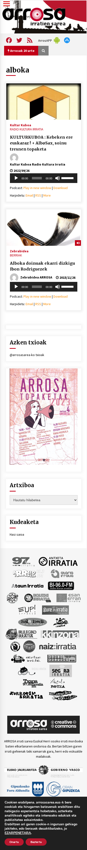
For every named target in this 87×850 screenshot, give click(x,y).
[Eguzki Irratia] (37, 597)
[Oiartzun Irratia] (26, 658)
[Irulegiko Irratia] (21, 634)
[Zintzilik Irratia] (63, 695)
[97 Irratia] (23, 561)
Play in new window (37, 188)
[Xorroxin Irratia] (26, 695)
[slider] (68, 177)
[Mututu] (57, 178)
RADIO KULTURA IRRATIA (26, 129)
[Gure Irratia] (55, 609)
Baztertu (36, 842)
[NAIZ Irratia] (58, 646)
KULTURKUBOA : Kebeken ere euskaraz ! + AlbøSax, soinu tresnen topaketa (41, 143)
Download (60, 188)
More (47, 195)
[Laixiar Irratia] (29, 646)
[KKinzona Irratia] (60, 634)
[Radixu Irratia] (32, 670)
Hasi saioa (17, 534)
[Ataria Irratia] (62, 573)
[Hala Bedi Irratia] (32, 622)
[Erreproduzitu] (16, 178)
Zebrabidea (19, 251)
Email (29, 195)
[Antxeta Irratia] (58, 561)
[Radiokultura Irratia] (61, 658)
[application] (43, 178)
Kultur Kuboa (20, 125)
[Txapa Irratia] (33, 683)
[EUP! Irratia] (27, 609)
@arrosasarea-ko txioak (27, 355)
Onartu (14, 842)
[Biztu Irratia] (12, 597)
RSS (38, 195)
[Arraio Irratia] (28, 573)
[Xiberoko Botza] (57, 683)
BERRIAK (16, 255)
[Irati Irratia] (61, 622)
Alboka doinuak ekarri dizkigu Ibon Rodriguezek (42, 266)
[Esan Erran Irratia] (68, 597)
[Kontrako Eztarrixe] (14, 646)
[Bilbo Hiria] (61, 585)
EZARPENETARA (18, 833)
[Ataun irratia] (27, 585)
